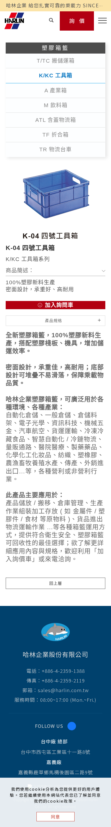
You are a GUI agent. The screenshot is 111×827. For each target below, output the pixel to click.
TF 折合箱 (55, 135)
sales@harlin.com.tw (63, 690)
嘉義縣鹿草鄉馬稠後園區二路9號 (55, 772)
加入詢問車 (58, 305)
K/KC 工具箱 (55, 76)
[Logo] (14, 20)
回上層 (55, 583)
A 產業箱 (55, 91)
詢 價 (77, 20)
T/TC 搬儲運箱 (56, 61)
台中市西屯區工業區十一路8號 (55, 751)
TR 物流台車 (55, 149)
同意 (55, 817)
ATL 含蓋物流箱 (55, 120)
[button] (51, 20)
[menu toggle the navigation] (100, 21)
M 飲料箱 (55, 105)
